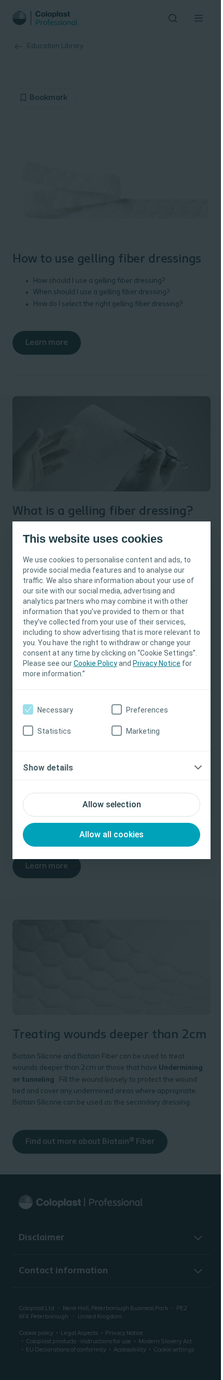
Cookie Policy (95, 663)
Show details (48, 768)
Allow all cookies (111, 834)
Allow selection (111, 804)
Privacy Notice (156, 663)
